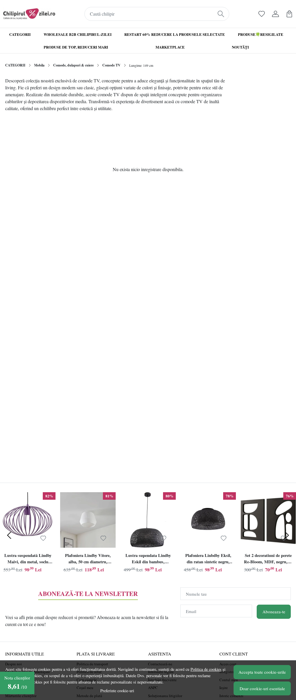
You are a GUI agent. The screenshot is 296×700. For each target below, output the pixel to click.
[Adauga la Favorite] (43, 538)
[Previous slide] (9, 535)
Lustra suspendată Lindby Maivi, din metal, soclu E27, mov (27, 559)
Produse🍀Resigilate (260, 34)
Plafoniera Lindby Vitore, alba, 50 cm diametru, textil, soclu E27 (88, 559)
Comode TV (111, 65)
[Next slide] (286, 535)
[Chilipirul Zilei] (29, 14)
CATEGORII (15, 65)
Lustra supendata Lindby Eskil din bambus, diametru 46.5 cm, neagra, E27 (148, 559)
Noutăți (240, 47)
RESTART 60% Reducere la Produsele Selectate (174, 34)
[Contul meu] (275, 14)
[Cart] (289, 14)
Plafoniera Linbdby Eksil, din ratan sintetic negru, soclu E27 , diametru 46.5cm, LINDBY (208, 559)
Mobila (39, 65)
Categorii (20, 34)
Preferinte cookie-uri (117, 690)
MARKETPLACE (170, 47)
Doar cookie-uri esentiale (262, 688)
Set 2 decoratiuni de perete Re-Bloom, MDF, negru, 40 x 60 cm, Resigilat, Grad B (268, 559)
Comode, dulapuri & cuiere (73, 65)
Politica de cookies (205, 669)
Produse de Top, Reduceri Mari (76, 47)
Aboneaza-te (273, 611)
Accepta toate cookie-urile (262, 672)
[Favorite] (261, 14)
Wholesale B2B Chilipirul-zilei (78, 34)
